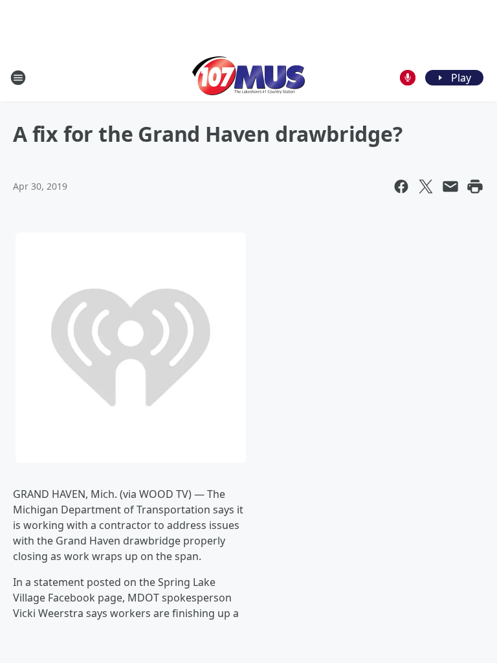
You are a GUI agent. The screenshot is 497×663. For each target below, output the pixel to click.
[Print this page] (475, 186)
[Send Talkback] (407, 77)
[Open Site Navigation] (18, 77)
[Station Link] (248, 77)
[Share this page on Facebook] (401, 186)
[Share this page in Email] (450, 186)
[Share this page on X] (426, 186)
